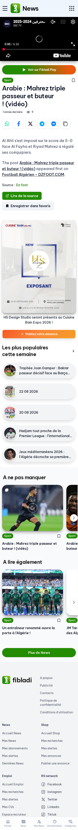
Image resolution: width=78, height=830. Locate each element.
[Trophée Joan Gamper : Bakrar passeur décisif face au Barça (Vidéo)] (10, 370)
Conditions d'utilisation (56, 712)
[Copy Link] (65, 124)
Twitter (52, 799)
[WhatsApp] (7, 124)
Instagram (54, 792)
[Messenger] (54, 124)
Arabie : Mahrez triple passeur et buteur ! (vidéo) (29, 546)
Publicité (46, 685)
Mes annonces (51, 756)
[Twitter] (30, 124)
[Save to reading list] (73, 80)
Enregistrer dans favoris (30, 206)
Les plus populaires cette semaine (25, 350)
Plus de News (39, 653)
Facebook (54, 784)
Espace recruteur (14, 814)
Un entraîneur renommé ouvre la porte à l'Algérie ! (28, 630)
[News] (15, 8)
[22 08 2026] (10, 391)
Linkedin (53, 807)
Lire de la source (24, 196)
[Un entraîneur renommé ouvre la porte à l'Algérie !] (32, 592)
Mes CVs (8, 807)
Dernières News (13, 763)
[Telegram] (42, 124)
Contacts (46, 693)
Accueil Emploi (13, 784)
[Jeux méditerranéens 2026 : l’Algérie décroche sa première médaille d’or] (10, 454)
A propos (46, 678)
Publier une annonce (55, 763)
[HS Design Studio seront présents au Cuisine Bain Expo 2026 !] (39, 266)
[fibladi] (6, 680)
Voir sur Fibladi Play (42, 70)
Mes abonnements (15, 748)
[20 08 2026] (10, 412)
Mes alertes (10, 756)
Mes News (9, 741)
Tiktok (52, 814)
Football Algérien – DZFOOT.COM (33, 174)
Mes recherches (52, 741)
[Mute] (57, 524)
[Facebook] (19, 124)
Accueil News (11, 733)
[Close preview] (8, 524)
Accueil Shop (50, 733)
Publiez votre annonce (42, 334)
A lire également (22, 562)
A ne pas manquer (24, 477)
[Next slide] (74, 518)
